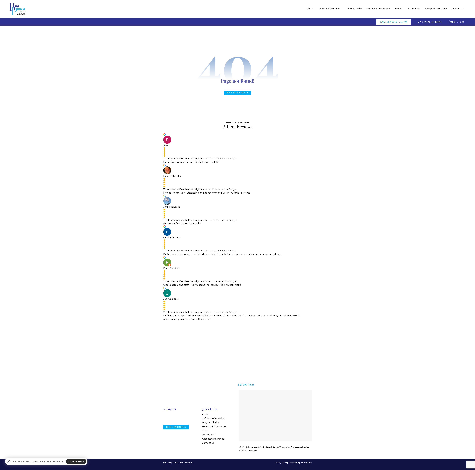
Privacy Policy (281, 463)
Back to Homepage (237, 92)
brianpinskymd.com (294, 447)
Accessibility (293, 463)
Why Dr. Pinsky (210, 422)
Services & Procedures (214, 426)
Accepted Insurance (213, 438)
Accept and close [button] (76, 461)
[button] (251, 353)
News (205, 430)
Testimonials (209, 434)
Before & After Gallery (214, 418)
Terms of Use (306, 463)
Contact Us (208, 443)
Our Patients (243, 123)
